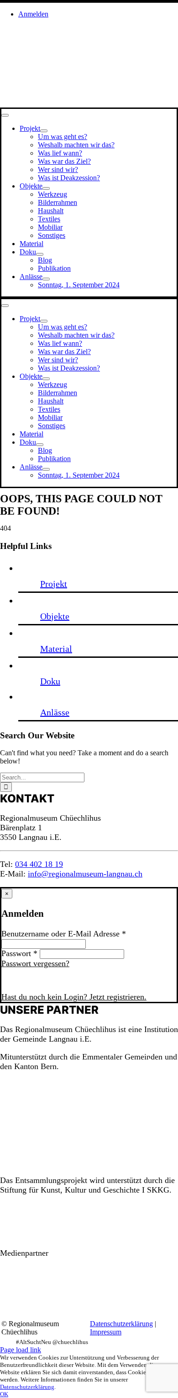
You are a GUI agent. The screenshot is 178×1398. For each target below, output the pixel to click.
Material (56, 649)
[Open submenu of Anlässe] (46, 279)
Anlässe (54, 712)
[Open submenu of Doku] (39, 254)
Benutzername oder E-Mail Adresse (63, 933)
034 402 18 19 (39, 864)
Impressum (105, 1332)
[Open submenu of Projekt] (43, 130)
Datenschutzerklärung (121, 1324)
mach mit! (143, 1069)
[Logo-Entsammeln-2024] (18, 61)
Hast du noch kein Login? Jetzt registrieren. (74, 996)
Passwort (19, 953)
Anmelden (34, 980)
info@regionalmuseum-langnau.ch (85, 873)
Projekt (53, 584)
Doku (50, 681)
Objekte (54, 616)
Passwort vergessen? (35, 963)
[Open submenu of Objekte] (46, 188)
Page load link (20, 1350)
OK (4, 1394)
